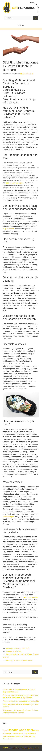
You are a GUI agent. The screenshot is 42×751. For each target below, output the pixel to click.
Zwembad (5, 739)
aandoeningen (8, 517)
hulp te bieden (8, 229)
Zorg (33, 736)
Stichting (25, 648)
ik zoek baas (7, 733)
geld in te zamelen (31, 597)
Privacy (23, 748)
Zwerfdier (10, 739)
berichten (16, 748)
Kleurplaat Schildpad (21, 733)
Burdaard (9, 648)
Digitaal (5, 730)
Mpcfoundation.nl (33, 748)
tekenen (27, 736)
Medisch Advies (32, 733)
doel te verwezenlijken (15, 183)
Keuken (14, 733)
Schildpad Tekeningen (9, 736)
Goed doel (17, 651)
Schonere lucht (19, 736)
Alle (11, 748)
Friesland (17, 648)
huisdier (36, 730)
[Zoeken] (35, 18)
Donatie (9, 651)
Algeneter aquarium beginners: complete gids (21, 701)
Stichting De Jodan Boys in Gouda (19, 660)
